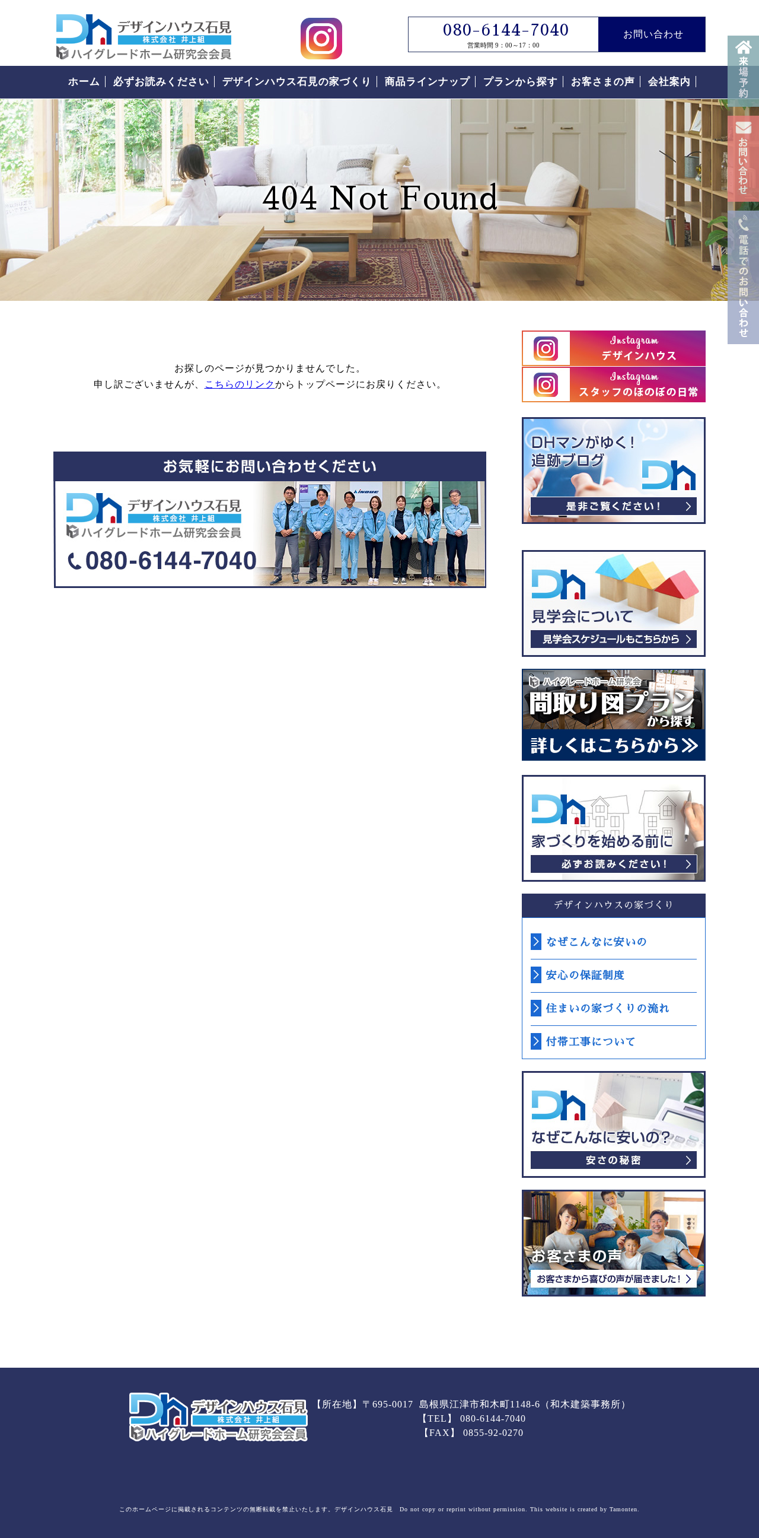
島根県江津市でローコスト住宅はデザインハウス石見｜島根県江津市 (143, 36)
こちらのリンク (240, 384)
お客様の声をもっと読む (614, 1243)
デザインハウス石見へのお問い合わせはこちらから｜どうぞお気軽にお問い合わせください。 (269, 520)
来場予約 (743, 71)
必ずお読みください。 (614, 828)
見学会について (614, 603)
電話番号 (743, 277)
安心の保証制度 (585, 975)
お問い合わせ (743, 159)
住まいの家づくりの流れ (608, 1008)
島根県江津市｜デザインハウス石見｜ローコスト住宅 (218, 1416)
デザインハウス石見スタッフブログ (614, 470)
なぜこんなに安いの (597, 942)
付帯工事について (591, 1042)
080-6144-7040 (506, 30)
